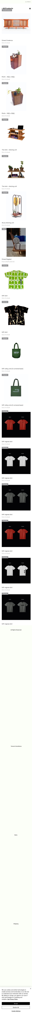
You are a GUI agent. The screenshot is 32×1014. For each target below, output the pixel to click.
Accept (16, 1003)
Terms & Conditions (16, 746)
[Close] (29, 990)
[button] (30, 8)
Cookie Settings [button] (16, 1011)
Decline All (16, 1007)
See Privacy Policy (12, 999)
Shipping (16, 923)
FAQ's (15, 835)
